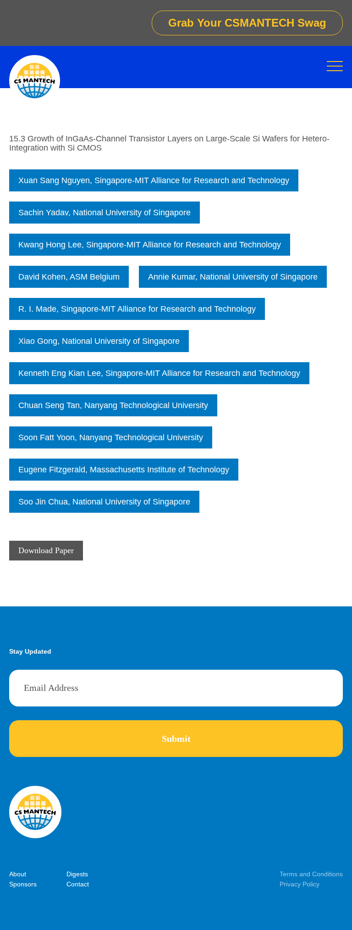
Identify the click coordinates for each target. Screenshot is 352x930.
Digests (77, 874)
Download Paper (46, 550)
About (17, 874)
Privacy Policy (299, 884)
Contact (77, 884)
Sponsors (23, 884)
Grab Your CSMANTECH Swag (247, 23)
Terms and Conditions (311, 874)
